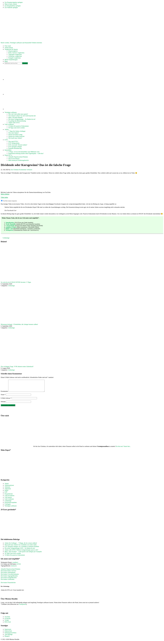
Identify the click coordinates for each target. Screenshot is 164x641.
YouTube (7, 617)
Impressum (8, 629)
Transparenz (22, 604)
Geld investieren (9, 495)
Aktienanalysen (9, 485)
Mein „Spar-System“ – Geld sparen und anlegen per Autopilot (23, 551)
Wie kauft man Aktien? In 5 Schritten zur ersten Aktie (21, 545)
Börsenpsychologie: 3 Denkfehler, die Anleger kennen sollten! (19, 324)
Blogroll (7, 636)
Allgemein (8, 489)
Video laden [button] (4, 197)
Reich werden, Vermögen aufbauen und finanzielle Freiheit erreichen (21, 42)
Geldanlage (6, 238)
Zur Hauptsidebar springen (13, 6)
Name (3, 394)
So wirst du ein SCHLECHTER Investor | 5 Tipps (16, 282)
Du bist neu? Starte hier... (123, 446)
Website (3, 401)
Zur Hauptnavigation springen (14, 2)
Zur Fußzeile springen (11, 7)
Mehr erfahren (5, 194)
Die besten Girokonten (7, 579)
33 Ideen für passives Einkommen (15, 555)
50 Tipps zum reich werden (13, 553)
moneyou (14, 566)
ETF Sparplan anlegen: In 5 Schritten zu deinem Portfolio (22, 546)
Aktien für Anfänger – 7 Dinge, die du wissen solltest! (21, 543)
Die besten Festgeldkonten (9, 577)
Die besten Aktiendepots (8, 572)
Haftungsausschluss (10, 632)
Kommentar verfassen (25, 169)
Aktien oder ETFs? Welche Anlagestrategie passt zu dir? (21, 550)
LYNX (19, 564)
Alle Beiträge (9, 634)
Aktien (7, 483)
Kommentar (4, 391)
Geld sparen (8, 497)
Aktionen (7, 487)
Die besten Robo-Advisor (8, 571)
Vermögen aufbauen (11, 506)
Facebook (7, 618)
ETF (6, 492)
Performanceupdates (11, 502)
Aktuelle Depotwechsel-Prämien (10, 569)
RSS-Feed (8, 622)
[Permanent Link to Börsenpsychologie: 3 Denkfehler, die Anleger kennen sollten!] (58, 322)
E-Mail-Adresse (6, 398)
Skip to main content (11, 4)
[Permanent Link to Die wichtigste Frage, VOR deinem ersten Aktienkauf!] (58, 365)
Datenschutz (8, 631)
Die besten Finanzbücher (8, 582)
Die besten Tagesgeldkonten (9, 576)
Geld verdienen (9, 499)
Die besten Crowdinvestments (10, 574)
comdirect (15, 562)
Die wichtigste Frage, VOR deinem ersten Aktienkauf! (17, 366)
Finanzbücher (9, 494)
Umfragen (8, 504)
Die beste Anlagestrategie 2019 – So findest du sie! (20, 548)
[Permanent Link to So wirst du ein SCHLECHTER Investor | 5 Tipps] (58, 280)
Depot (6, 490)
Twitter (7, 620)
